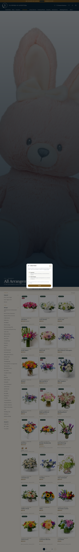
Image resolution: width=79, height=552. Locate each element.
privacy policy (46, 269)
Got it (39, 285)
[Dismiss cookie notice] (50, 266)
